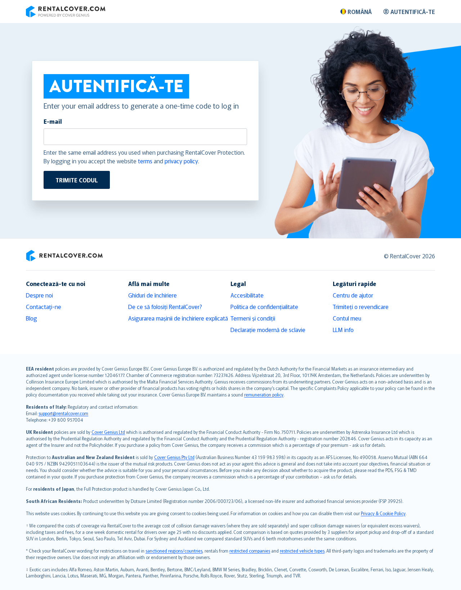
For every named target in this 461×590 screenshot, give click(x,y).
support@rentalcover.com (63, 413)
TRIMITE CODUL (76, 180)
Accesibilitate (247, 295)
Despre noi (39, 295)
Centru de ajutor (353, 295)
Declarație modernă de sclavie (267, 329)
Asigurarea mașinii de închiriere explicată (178, 318)
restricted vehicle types (302, 551)
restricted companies (249, 551)
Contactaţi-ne (43, 306)
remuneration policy (263, 394)
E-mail (53, 121)
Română (360, 11)
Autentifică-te (412, 11)
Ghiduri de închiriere (152, 295)
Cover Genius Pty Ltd (174, 457)
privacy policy (181, 160)
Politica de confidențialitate (264, 306)
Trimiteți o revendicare (361, 306)
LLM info (343, 329)
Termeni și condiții (252, 318)
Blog (31, 318)
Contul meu (347, 318)
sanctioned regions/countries (174, 551)
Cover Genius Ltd (108, 432)
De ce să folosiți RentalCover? (165, 306)
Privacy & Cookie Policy (383, 513)
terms (145, 160)
